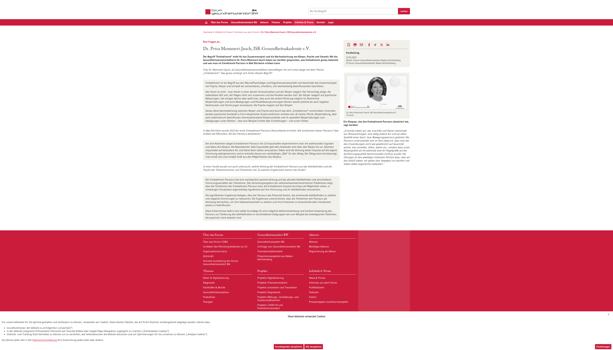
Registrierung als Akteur (322, 251)
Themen (276, 22)
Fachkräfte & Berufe (214, 287)
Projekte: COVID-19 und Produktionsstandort (270, 306)
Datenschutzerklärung (44, 340)
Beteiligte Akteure (319, 246)
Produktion (209, 297)
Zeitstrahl (208, 256)
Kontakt (321, 22)
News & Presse (317, 277)
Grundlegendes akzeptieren (288, 346)
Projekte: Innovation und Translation (277, 287)
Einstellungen (603, 346)
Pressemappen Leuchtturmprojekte (328, 301)
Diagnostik (209, 282)
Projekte (287, 22)
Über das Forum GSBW (215, 241)
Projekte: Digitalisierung (270, 277)
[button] (369, 44)
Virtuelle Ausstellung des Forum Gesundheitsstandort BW (220, 262)
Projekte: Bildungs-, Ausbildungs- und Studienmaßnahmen (278, 298)
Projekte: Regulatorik (268, 292)
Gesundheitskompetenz (216, 292)
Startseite (207, 32)
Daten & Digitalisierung (216, 277)
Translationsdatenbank (270, 251)
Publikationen (316, 287)
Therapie (208, 301)
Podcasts (314, 292)
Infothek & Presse (304, 22)
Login (331, 22)
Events (312, 297)
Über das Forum (219, 22)
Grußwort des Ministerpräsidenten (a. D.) (225, 246)
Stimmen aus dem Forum (246, 32)
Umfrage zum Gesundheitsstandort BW (278, 246)
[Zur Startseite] (232, 12)
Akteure (264, 22)
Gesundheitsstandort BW (244, 22)
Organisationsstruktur (215, 251)
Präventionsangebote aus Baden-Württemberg (275, 257)
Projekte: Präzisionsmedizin (272, 282)
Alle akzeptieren (314, 346)
